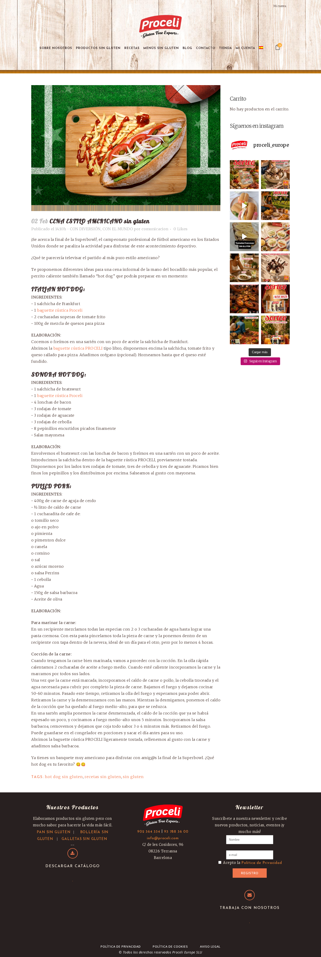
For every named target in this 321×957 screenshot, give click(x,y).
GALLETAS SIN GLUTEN (84, 839)
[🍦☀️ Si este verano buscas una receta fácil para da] (275, 174)
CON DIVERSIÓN (85, 229)
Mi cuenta (279, 6)
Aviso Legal (210, 946)
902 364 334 (148, 832)
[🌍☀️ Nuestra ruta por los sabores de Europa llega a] (244, 236)
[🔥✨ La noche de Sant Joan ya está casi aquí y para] (244, 298)
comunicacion (154, 229)
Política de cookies (170, 946)
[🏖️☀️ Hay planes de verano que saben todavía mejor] (244, 205)
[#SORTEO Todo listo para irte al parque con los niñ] (275, 205)
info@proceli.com (163, 838)
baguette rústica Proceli (59, 310)
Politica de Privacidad (261, 863)
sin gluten (133, 776)
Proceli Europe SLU (187, 952)
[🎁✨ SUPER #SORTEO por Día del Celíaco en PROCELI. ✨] (275, 330)
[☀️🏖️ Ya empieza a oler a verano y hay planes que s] (244, 330)
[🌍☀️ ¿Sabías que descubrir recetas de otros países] (244, 267)
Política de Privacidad (121, 946)
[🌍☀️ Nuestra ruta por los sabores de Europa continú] (275, 236)
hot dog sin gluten (64, 776)
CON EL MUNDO (117, 229)
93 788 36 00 (176, 832)
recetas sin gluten (103, 776)
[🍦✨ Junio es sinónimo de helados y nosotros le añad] (275, 267)
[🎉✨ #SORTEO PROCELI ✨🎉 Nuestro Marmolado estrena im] (275, 298)
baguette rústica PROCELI (78, 348)
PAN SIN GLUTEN (53, 832)
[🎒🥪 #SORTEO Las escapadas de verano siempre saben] (244, 174)
